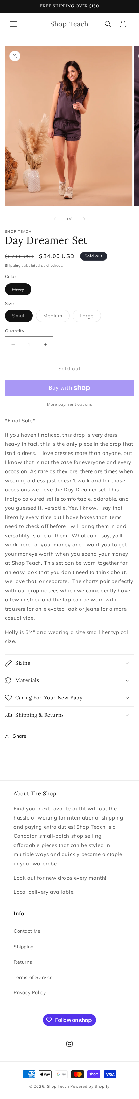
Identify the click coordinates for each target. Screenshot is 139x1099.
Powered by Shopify (90, 1086)
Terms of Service (33, 977)
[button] (13, 24)
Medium (56, 317)
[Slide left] (54, 218)
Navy (21, 290)
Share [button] (20, 736)
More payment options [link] (69, 404)
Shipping (13, 265)
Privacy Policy (29, 992)
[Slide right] (84, 218)
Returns (22, 962)
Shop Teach (58, 1086)
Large (90, 317)
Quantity (14, 330)
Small (22, 317)
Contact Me (27, 931)
